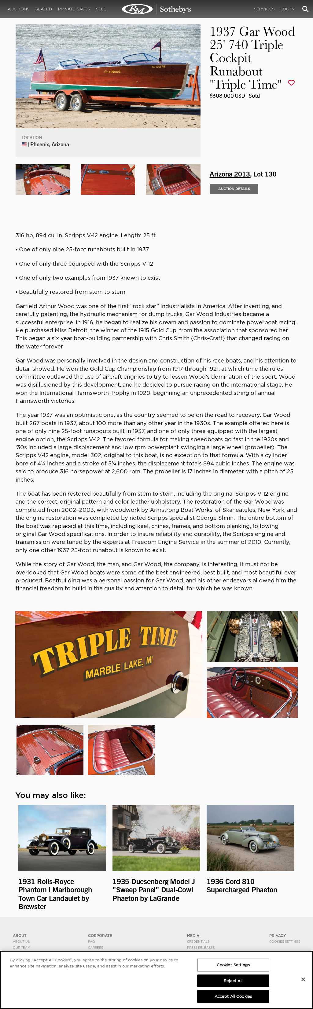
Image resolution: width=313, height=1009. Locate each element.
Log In (288, 9)
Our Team (21, 947)
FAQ (91, 941)
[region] (156, 980)
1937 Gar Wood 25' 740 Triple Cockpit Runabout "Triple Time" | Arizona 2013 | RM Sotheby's (156, 9)
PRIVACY (277, 935)
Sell (101, 9)
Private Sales (74, 9)
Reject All (233, 980)
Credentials (198, 941)
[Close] (303, 979)
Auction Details (234, 189)
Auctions (18, 9)
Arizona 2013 (230, 173)
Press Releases (201, 947)
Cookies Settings (284, 941)
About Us (21, 941)
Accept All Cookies (233, 996)
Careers (95, 947)
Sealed (43, 9)
